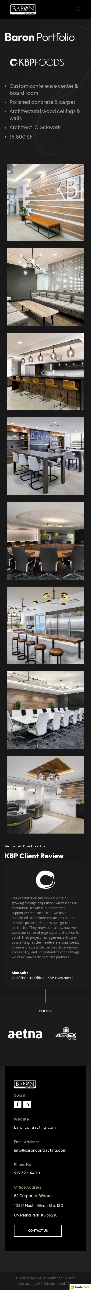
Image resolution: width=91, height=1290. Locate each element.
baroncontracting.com (35, 1127)
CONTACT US (38, 1230)
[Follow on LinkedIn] (27, 1104)
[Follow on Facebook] (17, 1104)
